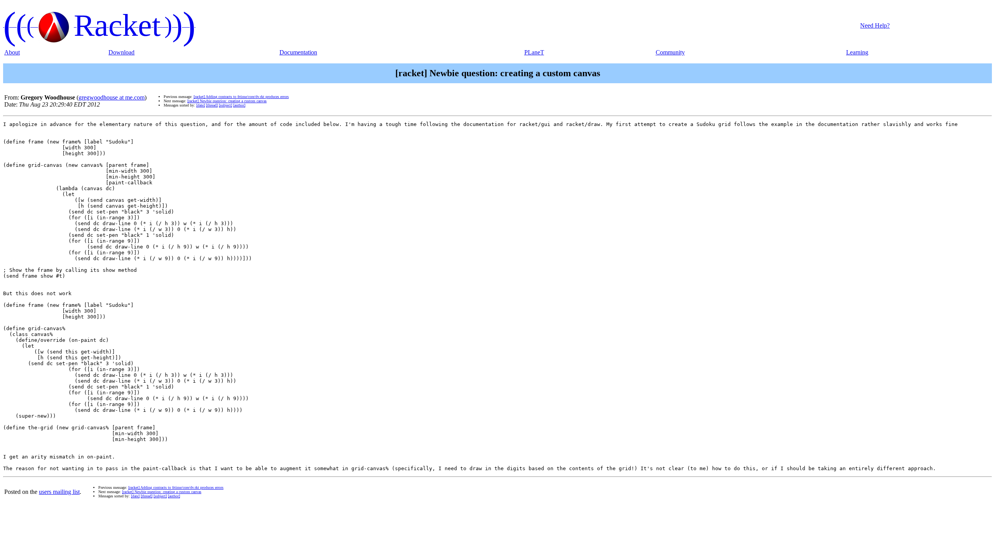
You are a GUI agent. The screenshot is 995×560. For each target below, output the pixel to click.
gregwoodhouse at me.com (112, 97)
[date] (200, 105)
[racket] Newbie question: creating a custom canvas (227, 101)
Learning (857, 52)
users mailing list (59, 491)
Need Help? (875, 25)
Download (121, 52)
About (12, 52)
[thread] (212, 105)
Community (670, 52)
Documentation (298, 52)
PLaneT (534, 52)
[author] (239, 105)
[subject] (225, 105)
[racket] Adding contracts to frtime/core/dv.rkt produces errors (241, 96)
